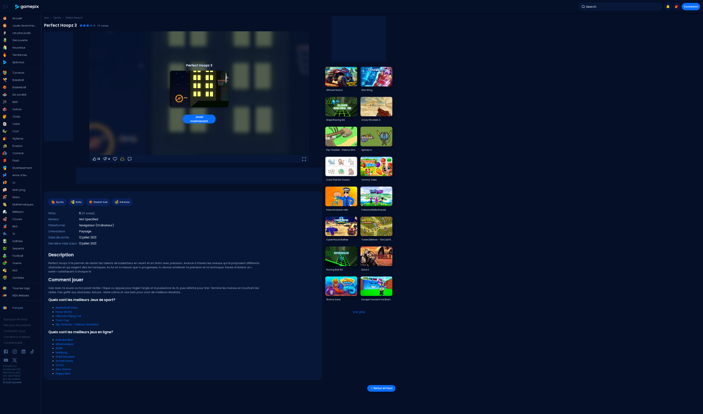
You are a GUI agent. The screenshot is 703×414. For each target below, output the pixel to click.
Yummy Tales (369, 179)
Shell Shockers (65, 357)
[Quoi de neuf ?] (668, 6)
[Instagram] (15, 352)
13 (98, 159)
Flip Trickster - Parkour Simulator (77, 324)
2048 (59, 348)
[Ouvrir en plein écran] (304, 159)
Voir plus (359, 312)
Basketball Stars (67, 307)
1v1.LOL (60, 365)
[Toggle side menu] (4, 6)
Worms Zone (333, 299)
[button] (19, 18)
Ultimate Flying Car (68, 316)
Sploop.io (366, 149)
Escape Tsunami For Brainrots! (376, 299)
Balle (79, 202)
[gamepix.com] (27, 6)
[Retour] (129, 159)
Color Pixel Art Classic (338, 179)
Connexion (691, 6)
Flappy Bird (63, 373)
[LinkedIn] (23, 352)
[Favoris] (676, 6)
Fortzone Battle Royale (373, 209)
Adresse (125, 202)
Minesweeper (65, 344)
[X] (15, 360)
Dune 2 (365, 269)
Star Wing (366, 90)
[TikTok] (32, 352)
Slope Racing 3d (335, 119)
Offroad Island (334, 90)
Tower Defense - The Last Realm (376, 239)
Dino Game (63, 369)
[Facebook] (6, 352)
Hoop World (64, 312)
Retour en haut (383, 388)
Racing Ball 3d (334, 269)
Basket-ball (100, 202)
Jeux (46, 17)
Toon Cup (62, 320)
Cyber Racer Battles (337, 239)
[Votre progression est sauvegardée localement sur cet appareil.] (122, 159)
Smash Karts (64, 361)
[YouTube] (6, 360)
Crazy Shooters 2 (370, 119)
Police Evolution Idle (337, 209)
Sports (57, 17)
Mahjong (61, 352)
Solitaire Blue (64, 340)
